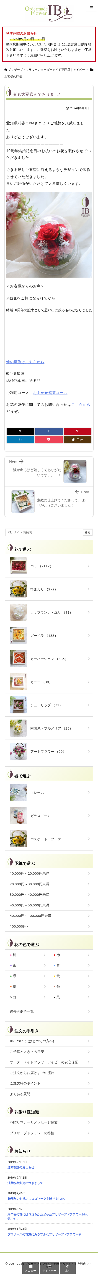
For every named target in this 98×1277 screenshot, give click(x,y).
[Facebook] (49, 431)
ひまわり (42, 589)
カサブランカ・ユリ (50, 612)
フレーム (35, 792)
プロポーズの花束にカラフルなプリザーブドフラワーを (45, 1234)
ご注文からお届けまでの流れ (32, 1072)
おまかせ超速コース (50, 392)
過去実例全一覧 (22, 1011)
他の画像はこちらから (25, 361)
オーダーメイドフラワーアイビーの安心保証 (44, 1062)
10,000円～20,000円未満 (29, 873)
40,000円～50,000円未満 (29, 905)
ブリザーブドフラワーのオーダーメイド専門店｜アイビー (46, 70)
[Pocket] (49, 439)
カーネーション (47, 658)
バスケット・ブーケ (44, 839)
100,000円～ (20, 926)
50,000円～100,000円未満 (30, 915)
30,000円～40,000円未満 (29, 894)
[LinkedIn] (20, 439)
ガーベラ (42, 635)
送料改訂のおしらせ (21, 1167)
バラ (40, 566)
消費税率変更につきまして (25, 1183)
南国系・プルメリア (50, 728)
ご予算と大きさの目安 (27, 1051)
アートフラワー (46, 751)
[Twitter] (20, 431)
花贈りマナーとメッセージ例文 (34, 1122)
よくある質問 (20, 1093)
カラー (39, 682)
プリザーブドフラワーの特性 (32, 1133)
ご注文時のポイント (25, 1083)
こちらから (80, 404)
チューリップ (45, 705)
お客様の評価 (13, 76)
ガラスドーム (39, 815)
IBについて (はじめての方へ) (32, 1041)
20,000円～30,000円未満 (29, 884)
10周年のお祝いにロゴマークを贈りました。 (37, 1199)
